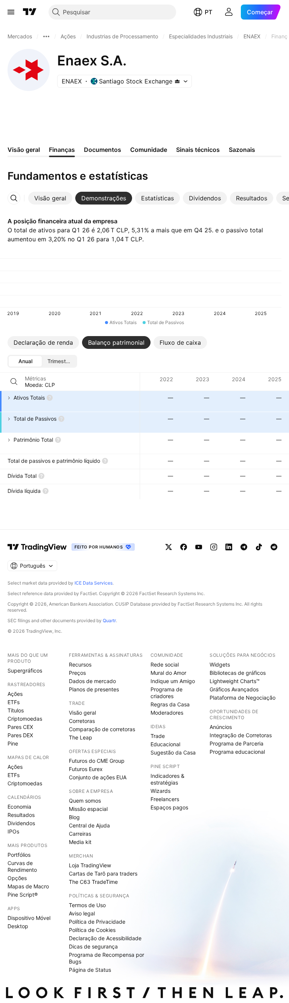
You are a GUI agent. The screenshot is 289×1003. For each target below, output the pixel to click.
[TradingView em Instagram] (213, 547)
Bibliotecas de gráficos (238, 673)
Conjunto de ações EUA (97, 777)
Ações (15, 694)
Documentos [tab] (102, 149)
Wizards (160, 791)
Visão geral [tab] (24, 149)
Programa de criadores (167, 692)
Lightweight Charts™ (235, 681)
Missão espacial (88, 809)
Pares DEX (20, 735)
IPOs (13, 831)
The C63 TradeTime (93, 882)
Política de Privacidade (97, 921)
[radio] (25, 361)
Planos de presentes (94, 689)
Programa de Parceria (236, 743)
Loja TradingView (90, 865)
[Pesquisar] (14, 381)
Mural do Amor (168, 673)
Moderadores (167, 712)
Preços (77, 673)
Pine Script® (23, 894)
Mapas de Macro (28, 886)
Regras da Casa (170, 704)
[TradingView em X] (168, 547)
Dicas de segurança (93, 946)
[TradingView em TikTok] (259, 547)
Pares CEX (20, 727)
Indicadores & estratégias (167, 779)
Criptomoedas (25, 718)
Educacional (165, 744)
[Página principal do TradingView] (30, 12)
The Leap (80, 737)
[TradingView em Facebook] (183, 547)
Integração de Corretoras (241, 735)
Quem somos (85, 800)
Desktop (18, 926)
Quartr (109, 620)
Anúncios (221, 727)
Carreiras (80, 833)
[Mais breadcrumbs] (46, 36)
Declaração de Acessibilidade (105, 938)
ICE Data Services (94, 583)
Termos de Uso (87, 905)
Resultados (21, 815)
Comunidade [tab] (148, 149)
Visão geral (82, 712)
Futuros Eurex (86, 769)
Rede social (165, 664)
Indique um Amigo (173, 681)
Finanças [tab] (62, 149)
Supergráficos (25, 670)
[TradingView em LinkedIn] (229, 547)
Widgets (220, 664)
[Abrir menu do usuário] (228, 12)
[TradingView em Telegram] (244, 547)
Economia (19, 806)
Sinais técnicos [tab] (198, 149)
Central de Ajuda (89, 825)
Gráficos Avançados (234, 689)
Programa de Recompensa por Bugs (106, 958)
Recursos (80, 664)
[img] (177, 81)
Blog (74, 817)
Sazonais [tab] (242, 149)
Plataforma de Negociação (242, 697)
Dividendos (21, 823)
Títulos (16, 710)
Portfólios (19, 854)
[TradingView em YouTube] (198, 547)
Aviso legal (82, 913)
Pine (13, 743)
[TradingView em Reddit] (274, 547)
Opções (17, 878)
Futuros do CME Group (97, 761)
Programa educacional (237, 751)
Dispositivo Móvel (29, 918)
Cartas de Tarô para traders (103, 873)
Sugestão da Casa (173, 752)
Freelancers (165, 799)
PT (208, 12)
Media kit (80, 842)
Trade (158, 736)
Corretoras (82, 721)
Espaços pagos (169, 807)
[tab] (50, 198)
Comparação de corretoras (102, 729)
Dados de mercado (92, 681)
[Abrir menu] (10, 12)
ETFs (14, 702)
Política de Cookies (92, 930)
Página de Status (90, 970)
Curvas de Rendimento (22, 866)
